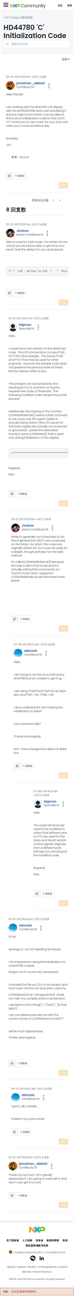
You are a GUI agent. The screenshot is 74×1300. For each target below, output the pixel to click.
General (24, 157)
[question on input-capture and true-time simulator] (54, 200)
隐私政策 (11, 1267)
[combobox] (37, 44)
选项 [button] (64, 59)
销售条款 (32, 1267)
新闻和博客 (53, 1240)
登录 (69, 5)
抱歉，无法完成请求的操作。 (21, 1292)
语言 (60, 5)
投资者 (39, 1240)
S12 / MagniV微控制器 (19, 17)
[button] (49, 85)
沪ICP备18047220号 (55, 1252)
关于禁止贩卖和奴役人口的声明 (52, 1267)
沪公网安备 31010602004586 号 (28, 1252)
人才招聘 (27, 1240)
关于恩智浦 (12, 1240)
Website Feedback (42, 1272)
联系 (65, 1240)
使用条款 (21, 1267)
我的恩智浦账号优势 (37, 1245)
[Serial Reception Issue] (60, 200)
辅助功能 (26, 1272)
